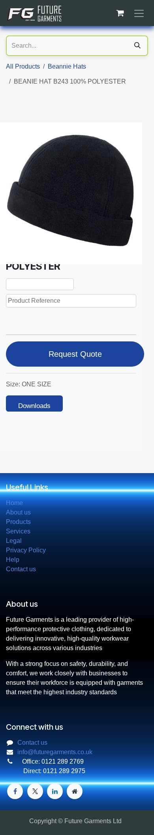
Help (12, 559)
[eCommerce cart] (120, 13)
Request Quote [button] (75, 354)
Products (18, 521)
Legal (14, 540)
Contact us (21, 569)
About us (18, 512)
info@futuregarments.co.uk (54, 752)
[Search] (137, 45)
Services (18, 531)
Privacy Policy (26, 550)
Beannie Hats (67, 66)
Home (14, 503)
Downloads (34, 406)
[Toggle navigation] (139, 13)
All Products (23, 66)
